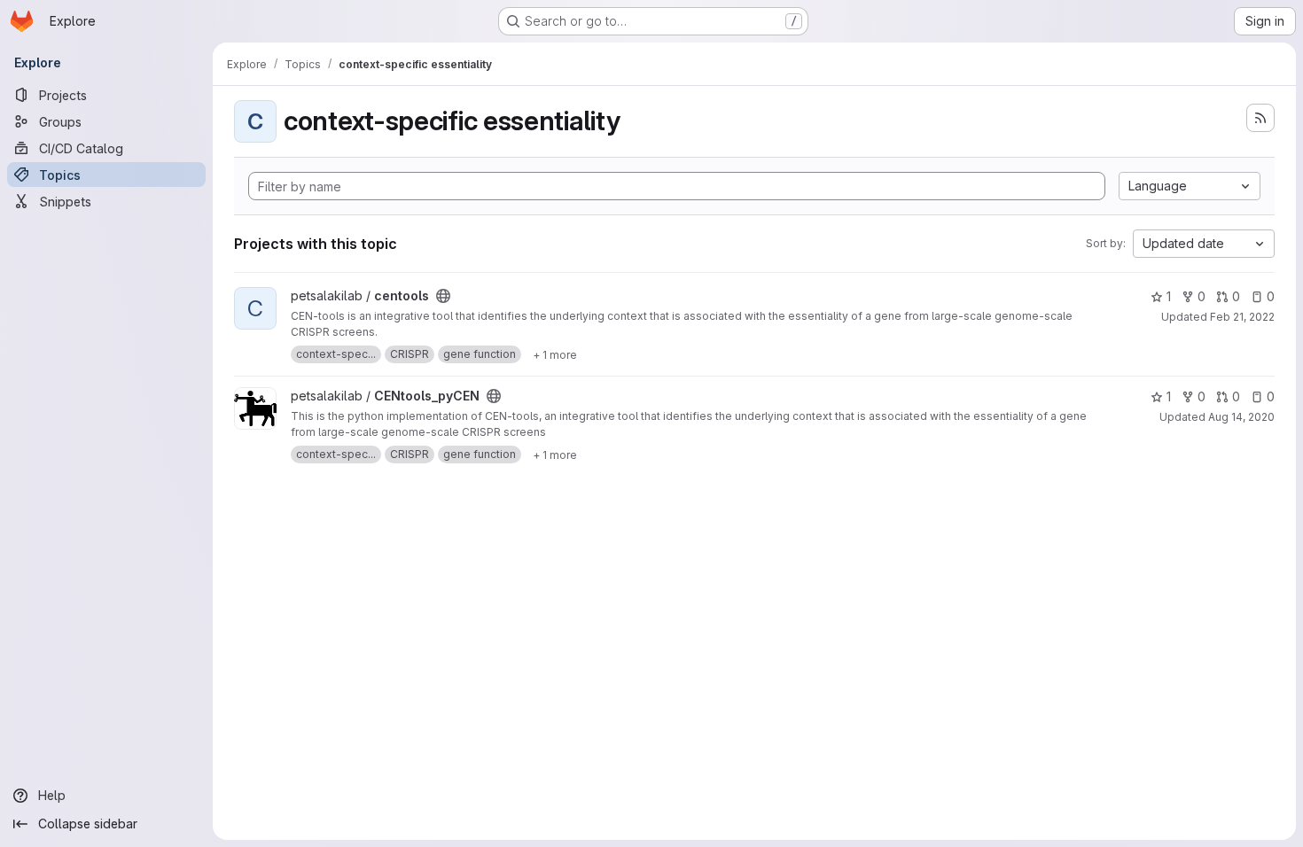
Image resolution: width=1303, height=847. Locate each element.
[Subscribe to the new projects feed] (1260, 118)
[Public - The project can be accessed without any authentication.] (443, 296)
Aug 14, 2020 (1241, 417)
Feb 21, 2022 (1242, 316)
